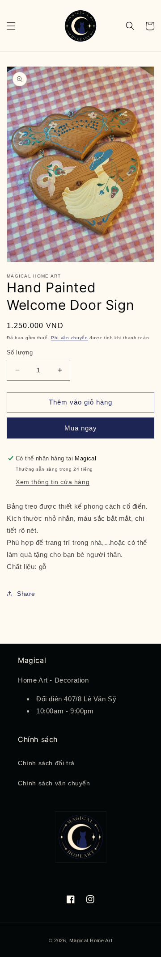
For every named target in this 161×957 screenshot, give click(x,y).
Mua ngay (80, 428)
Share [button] (26, 593)
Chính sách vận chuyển (54, 783)
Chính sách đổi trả (46, 763)
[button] (11, 26)
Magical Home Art (90, 940)
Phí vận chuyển (69, 337)
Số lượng (20, 352)
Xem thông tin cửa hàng (52, 481)
